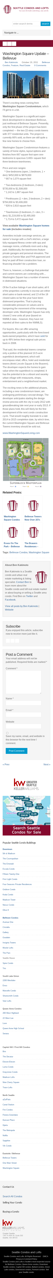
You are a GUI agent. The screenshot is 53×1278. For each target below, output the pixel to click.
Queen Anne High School (13, 1028)
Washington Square (39, 552)
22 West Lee (8, 1018)
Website (9, 609)
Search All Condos (12, 1196)
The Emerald (8, 864)
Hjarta (5, 1125)
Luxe (5, 1023)
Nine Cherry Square (11, 1082)
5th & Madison (9, 853)
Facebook (5, 44)
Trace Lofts (7, 1087)
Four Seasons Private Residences (17, 884)
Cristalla (6, 927)
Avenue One (8, 922)
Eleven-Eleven (9, 1062)
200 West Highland (11, 1013)
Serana (6, 1033)
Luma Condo (8, 1067)
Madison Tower (9, 900)
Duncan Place (9, 1120)
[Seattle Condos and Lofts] (26, 12)
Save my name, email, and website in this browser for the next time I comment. (25, 739)
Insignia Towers (9, 943)
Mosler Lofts (8, 948)
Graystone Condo (10, 1072)
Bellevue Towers (10, 1158)
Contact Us (8, 1187)
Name (10, 698)
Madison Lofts (9, 1077)
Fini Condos (8, 1110)
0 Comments (40, 65)
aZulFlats (7, 1099)
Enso (5, 985)
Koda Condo (8, 895)
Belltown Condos (10, 918)
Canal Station (8, 1105)
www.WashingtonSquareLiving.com (21, 433)
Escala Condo (9, 869)
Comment (11, 668)
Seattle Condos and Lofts (26, 1252)
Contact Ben (22, 582)
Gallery (6, 932)
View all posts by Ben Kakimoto (21, 606)
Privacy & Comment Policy (26, 1259)
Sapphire (6, 1141)
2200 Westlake (9, 980)
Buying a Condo (11, 1211)
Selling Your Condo (12, 1202)
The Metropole (9, 1130)
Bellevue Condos (18, 552)
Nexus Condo (8, 905)
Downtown (7, 849)
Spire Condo (8, 963)
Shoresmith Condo (10, 996)
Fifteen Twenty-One (11, 874)
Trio (4, 968)
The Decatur (8, 1057)
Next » (47, 764)
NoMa (5, 1135)
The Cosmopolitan (10, 859)
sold (42, 336)
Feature (14, 65)
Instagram (9, 44)
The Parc (6, 953)
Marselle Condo (9, 991)
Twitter (14, 44)
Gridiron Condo (9, 889)
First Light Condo (10, 879)
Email (9, 710)
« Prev (6, 764)
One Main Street (10, 1163)
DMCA (45, 1256)
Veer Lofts (7, 1001)
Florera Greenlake (10, 1115)
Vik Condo (7, 1146)
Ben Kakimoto (11, 62)
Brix (4, 1051)
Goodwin (6, 937)
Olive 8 (6, 910)
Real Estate (25, 65)
